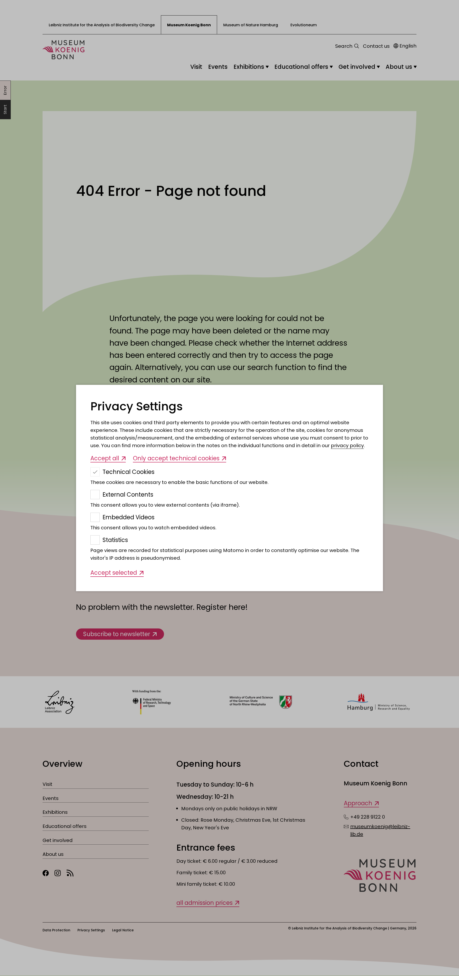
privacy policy (347, 445)
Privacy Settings (136, 406)
